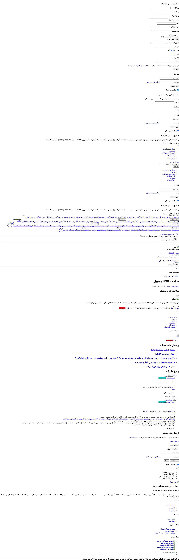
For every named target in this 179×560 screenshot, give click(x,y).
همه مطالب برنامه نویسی (170, 221)
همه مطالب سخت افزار (170, 230)
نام (177, 23)
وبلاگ (19, 221)
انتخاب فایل (175, 39)
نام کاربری (175, 8)
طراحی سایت (174, 215)
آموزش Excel (95, 221)
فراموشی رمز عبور (152, 82)
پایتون (32, 226)
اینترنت (122, 226)
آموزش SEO (43, 217)
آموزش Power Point (84, 221)
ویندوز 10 (72, 230)
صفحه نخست (174, 286)
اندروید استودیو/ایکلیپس (78, 226)
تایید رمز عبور (174, 19)
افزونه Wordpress (79, 217)
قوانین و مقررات (173, 65)
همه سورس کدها (92, 226)
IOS (28, 226)
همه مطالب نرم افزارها (118, 221)
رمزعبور (175, 16)
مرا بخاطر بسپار (171, 90)
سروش (138, 226)
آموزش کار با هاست (32, 217)
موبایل (159, 230)
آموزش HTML (155, 217)
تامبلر (173, 321)
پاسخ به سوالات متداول (167, 529)
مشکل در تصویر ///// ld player (163, 350)
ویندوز (84, 228)
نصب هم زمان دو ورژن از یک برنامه (160, 366)
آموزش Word (105, 221)
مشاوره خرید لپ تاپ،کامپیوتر (164, 533)
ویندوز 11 (66, 230)
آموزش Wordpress (103, 217)
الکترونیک (136, 230)
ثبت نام (132, 437)
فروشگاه (11, 223)
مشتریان (172, 510)
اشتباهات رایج (111, 226)
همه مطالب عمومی (172, 226)
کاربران (172, 151)
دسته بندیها (10, 225)
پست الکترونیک (169, 327)
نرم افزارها (122, 219)
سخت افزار (175, 228)
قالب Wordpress (91, 217)
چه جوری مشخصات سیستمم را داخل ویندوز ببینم (155, 362)
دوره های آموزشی (168, 153)
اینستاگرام (152, 226)
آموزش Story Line (45, 221)
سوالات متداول (130, 226)
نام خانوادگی (174, 27)
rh (173, 340)
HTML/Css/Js (22, 226)
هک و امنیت (102, 226)
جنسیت (176, 50)
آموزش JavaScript (116, 217)
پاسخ (173, 389)
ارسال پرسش (174, 162)
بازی (118, 226)
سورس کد (95, 223)
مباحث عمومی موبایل (113, 230)
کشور (176, 43)
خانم (174, 54)
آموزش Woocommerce (65, 217)
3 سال (172, 308)
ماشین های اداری (146, 230)
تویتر (173, 319)
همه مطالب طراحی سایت (170, 217)
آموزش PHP (127, 217)
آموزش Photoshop (70, 221)
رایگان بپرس (174, 234)
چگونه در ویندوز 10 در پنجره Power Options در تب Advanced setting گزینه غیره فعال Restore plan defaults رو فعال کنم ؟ (125, 358)
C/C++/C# (37, 226)
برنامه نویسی (174, 219)
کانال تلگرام (171, 155)
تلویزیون (130, 230)
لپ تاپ (154, 230)
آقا (169, 50)
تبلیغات (172, 157)
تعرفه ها (11, 227)
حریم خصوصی (170, 531)
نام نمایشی (175, 31)
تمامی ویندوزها (81, 230)
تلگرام (162, 226)
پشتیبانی (172, 521)
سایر (174, 58)
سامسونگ (102, 230)
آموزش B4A (140, 221)
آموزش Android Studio (153, 221)
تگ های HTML (144, 217)
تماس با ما (59, 230)
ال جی (91, 230)
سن (177, 61)
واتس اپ (172, 325)
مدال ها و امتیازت (169, 149)
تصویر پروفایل (174, 35)
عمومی (176, 223)
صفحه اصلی (17, 219)
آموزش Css (135, 217)
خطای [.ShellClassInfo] (165, 354)
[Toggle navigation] (23, 215)
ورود (136, 437)
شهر (177, 46)
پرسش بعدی (174, 445)
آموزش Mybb (52, 217)
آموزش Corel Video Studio (30, 221)
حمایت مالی (171, 158)
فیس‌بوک (172, 317)
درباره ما (60, 228)
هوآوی (96, 230)
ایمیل (177, 12)
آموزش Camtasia (58, 221)
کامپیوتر (124, 230)
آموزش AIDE (131, 221)
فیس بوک (144, 226)
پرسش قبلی (174, 441)
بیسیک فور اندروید (47, 226)
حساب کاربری (165, 234)
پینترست (172, 323)
